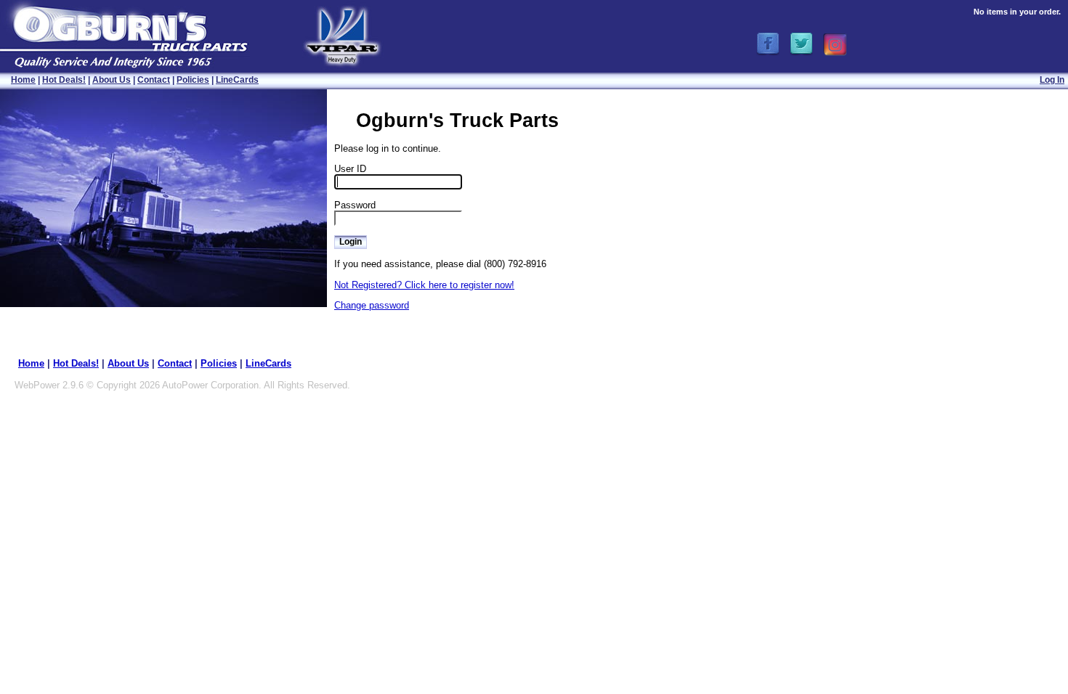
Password (355, 205)
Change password (371, 305)
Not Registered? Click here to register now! (424, 284)
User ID (350, 168)
